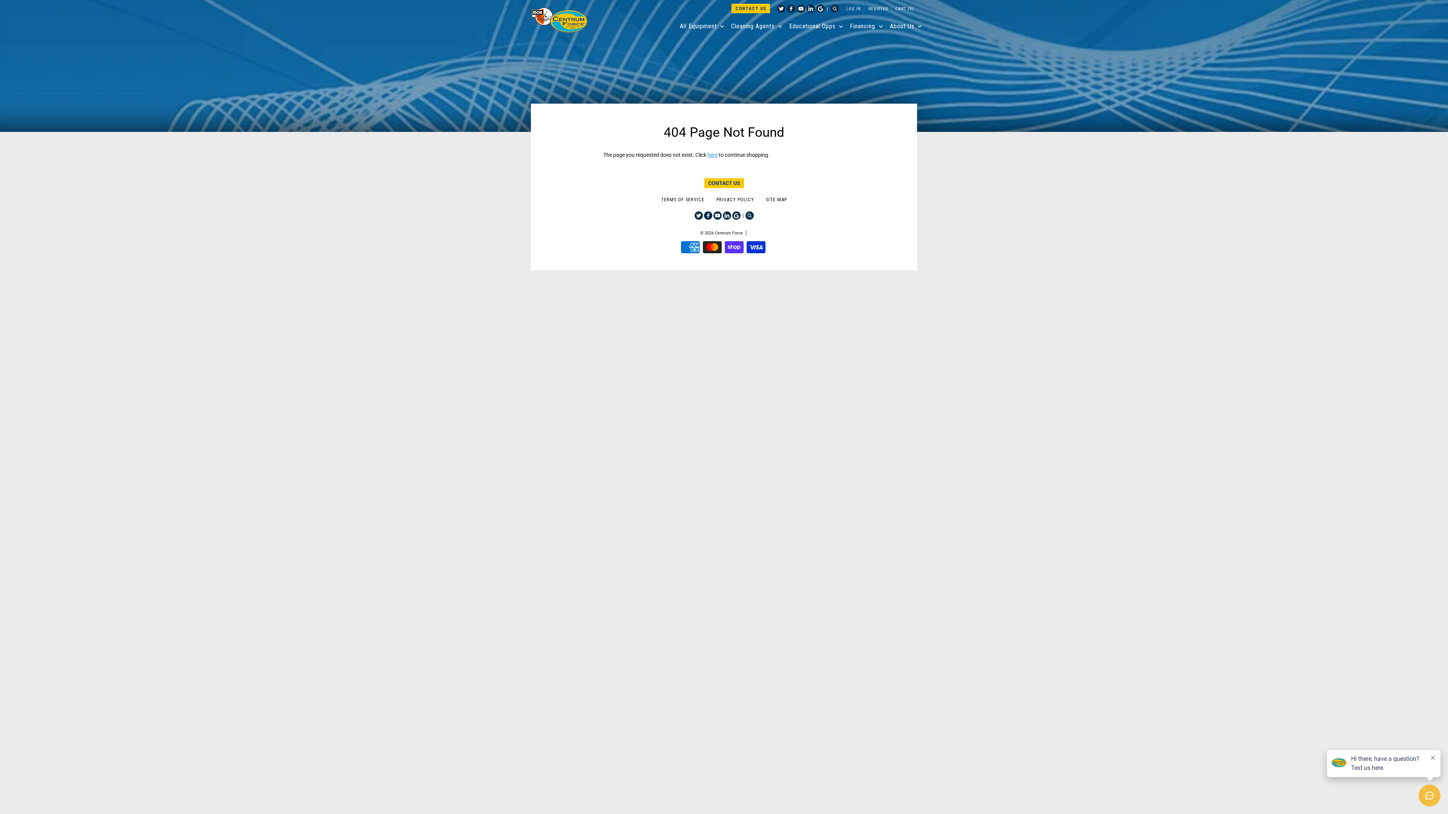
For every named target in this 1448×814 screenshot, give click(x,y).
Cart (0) (904, 8)
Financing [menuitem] (862, 26)
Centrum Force (729, 233)
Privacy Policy (735, 199)
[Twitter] (781, 9)
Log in (853, 8)
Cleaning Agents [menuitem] (753, 26)
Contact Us (750, 8)
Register (878, 8)
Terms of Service (682, 199)
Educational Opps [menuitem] (812, 26)
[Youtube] (801, 9)
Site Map (776, 199)
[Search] (835, 9)
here (712, 155)
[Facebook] (791, 9)
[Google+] (820, 9)
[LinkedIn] (811, 9)
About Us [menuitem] (902, 26)
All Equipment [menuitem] (698, 26)
